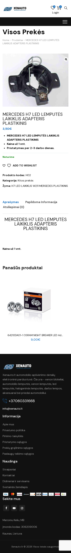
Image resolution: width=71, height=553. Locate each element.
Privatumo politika (14, 430)
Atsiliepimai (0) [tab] (13, 207)
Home (6, 40)
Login (55, 12)
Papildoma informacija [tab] (41, 202)
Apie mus (8, 424)
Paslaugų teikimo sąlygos (18, 454)
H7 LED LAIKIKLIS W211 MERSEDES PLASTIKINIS (40, 186)
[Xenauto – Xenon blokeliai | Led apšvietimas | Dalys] (15, 8)
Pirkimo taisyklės (13, 436)
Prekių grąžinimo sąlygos (18, 448)
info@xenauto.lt (13, 408)
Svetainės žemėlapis (15, 487)
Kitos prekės (25, 180)
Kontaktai (9, 475)
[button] (66, 59)
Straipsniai (9, 469)
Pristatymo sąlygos (15, 442)
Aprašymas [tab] (11, 202)
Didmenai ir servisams (16, 481)
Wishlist (52, 8)
